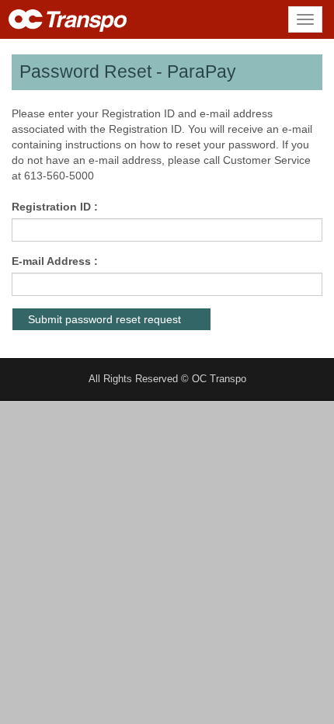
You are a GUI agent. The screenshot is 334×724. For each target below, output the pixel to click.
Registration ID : (55, 206)
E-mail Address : (55, 261)
